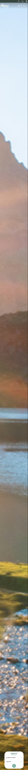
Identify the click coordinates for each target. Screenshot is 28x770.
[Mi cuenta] (24, 5)
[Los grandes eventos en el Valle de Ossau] (14, 385)
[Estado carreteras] (23, 1)
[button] (21, 5)
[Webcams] (19, 1)
